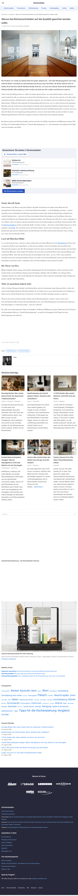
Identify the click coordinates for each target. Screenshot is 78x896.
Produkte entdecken (8, 659)
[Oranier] (63, 786)
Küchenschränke (24, 351)
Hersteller (4, 699)
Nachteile (12, 706)
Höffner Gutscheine (15, 824)
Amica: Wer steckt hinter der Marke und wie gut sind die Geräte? (38, 460)
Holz (9, 699)
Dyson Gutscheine (36, 822)
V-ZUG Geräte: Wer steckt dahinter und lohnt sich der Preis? (64, 396)
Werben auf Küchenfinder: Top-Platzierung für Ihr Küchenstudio (20, 863)
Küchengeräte (13, 703)
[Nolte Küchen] (30, 794)
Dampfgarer (53, 691)
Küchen (3, 703)
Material (58, 703)
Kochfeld (49, 699)
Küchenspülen (25, 703)
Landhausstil (45, 703)
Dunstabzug (63, 691)
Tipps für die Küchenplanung (38, 710)
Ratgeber (11, 14)
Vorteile (5, 714)
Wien (44, 817)
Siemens (4, 819)
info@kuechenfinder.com (39, 878)
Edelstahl (25, 695)
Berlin (11, 817)
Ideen (15, 699)
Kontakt (40, 887)
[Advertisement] (39, 538)
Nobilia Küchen (28, 706)
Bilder (34, 690)
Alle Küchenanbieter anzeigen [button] (13, 191)
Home (3, 887)
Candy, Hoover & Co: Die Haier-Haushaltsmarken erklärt (63, 460)
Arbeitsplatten (54, 8)
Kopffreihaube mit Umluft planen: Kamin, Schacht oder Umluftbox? (39, 396)
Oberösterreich (37, 817)
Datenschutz (21, 887)
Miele (65, 703)
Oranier (38, 706)
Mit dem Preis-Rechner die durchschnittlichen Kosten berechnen (29, 671)
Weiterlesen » (39, 487)
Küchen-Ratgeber (6, 842)
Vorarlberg (29, 817)
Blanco (40, 691)
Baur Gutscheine (59, 822)
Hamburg (16, 817)
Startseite (4, 14)
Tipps (16, 711)
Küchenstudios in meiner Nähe (17, 154)
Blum (46, 690)
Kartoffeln (43, 699)
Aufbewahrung (11, 351)
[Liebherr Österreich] (45, 786)
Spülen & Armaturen (60, 706)
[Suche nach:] (39, 514)
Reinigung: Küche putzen (9, 839)
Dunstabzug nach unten (11, 695)
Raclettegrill (34, 827)
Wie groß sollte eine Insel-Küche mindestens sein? (23, 673)
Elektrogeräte (32, 695)
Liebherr (52, 703)
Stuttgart (65, 817)
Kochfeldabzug (60, 699)
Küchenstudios (9, 8)
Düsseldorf (49, 817)
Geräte (64, 8)
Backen (15, 690)
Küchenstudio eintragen (8, 866)
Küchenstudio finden (7, 811)
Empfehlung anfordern (8, 814)
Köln (60, 817)
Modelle (4, 706)
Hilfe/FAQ (4, 848)
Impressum (34, 887)
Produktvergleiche (13, 827)
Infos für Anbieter (6, 860)
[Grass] (27, 786)
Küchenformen (33, 8)
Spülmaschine (7, 711)
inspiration (36, 699)
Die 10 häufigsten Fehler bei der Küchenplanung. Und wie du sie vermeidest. (33, 676)
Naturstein (20, 706)
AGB (28, 887)
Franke (70, 817)
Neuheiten (10, 401)
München (22, 817)
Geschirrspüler (61, 695)
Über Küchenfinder (7, 845)
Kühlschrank (36, 703)
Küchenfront (62, 243)
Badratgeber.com (6, 851)
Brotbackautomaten (25, 827)
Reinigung (46, 706)
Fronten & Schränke (17, 26)
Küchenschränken (10, 225)
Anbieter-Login (5, 869)
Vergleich (63, 710)
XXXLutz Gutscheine (24, 822)
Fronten (44, 8)
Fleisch (42, 695)
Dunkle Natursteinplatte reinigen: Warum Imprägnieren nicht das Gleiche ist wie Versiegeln (33, 742)
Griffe (13, 228)
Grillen (73, 695)
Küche (71, 699)
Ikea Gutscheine (13, 822)
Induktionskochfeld (26, 700)
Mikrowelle (71, 703)
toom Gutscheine (48, 822)
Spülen (72, 8)
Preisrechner (21, 8)
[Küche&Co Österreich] (45, 794)
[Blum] (12, 786)
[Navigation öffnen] (3, 3)
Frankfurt (56, 817)
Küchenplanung (6, 837)
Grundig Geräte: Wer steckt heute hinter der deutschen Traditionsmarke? (12, 396)
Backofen (25, 690)
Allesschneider (43, 827)
